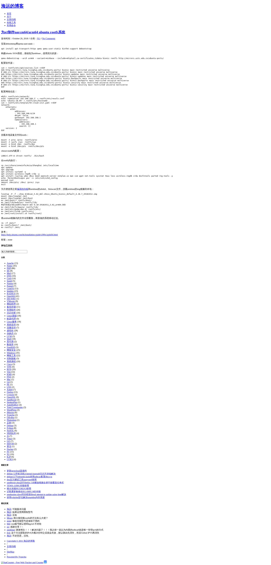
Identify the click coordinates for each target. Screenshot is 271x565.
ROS (9, 369)
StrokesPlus (12, 402)
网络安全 (11, 350)
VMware (11, 301)
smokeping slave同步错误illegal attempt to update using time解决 (36, 494)
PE (8, 384)
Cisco (9, 364)
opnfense (11, 530)
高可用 (10, 341)
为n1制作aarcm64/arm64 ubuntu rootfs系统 (33, 32)
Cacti (9, 278)
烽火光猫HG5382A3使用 (19, 488)
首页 (9, 13)
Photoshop (11, 420)
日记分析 (11, 313)
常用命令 (11, 25)
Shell (9, 339)
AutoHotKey (12, 405)
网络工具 (11, 355)
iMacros (10, 412)
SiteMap (10, 552)
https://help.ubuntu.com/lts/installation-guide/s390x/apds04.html (29, 235)
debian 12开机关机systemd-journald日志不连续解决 (31, 474)
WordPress (11, 410)
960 (8, 524)
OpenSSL (11, 397)
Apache (10, 263)
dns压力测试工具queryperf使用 (22, 479)
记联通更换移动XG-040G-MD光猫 (24, 491)
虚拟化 (10, 330)
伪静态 (10, 333)
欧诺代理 (11, 319)
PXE (9, 377)
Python (10, 428)
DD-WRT (11, 299)
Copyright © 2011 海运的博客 (21, 541)
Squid (9, 281)
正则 (9, 423)
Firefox (10, 392)
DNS (9, 276)
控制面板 (11, 358)
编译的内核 (22, 189)
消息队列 (11, 433)
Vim (9, 372)
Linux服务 (12, 321)
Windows (11, 353)
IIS (8, 271)
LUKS (10, 459)
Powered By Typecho (16, 557)
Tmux (9, 438)
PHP (9, 268)
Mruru (9, 518)
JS (8, 436)
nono (9, 521)
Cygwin (10, 394)
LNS (9, 387)
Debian (10, 425)
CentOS (10, 288)
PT (8, 452)
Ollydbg (10, 417)
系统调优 (11, 361)
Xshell (10, 389)
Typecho (11, 415)
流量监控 (11, 327)
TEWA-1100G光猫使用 (18, 485)
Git (8, 382)
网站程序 (11, 304)
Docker (10, 449)
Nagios (10, 283)
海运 (9, 509)
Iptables (10, 291)
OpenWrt (11, 296)
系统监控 (11, 324)
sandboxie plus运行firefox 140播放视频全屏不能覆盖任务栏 (35, 482)
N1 (38, 38)
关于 (9, 16)
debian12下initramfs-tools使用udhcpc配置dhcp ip (29, 477)
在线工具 (11, 22)
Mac (9, 379)
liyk (8, 533)
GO (8, 441)
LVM (9, 336)
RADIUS (11, 293)
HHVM (10, 444)
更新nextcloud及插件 (17, 471)
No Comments (48, 38)
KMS (9, 374)
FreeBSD (11, 347)
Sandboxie (11, 400)
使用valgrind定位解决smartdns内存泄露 (26, 497)
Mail (9, 273)
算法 (9, 446)
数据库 (10, 344)
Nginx (9, 266)
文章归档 (11, 19)
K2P (9, 457)
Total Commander (15, 407)
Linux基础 (12, 316)
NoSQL (10, 430)
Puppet (10, 286)
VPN (9, 367)
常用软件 (11, 310)
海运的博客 (12, 5)
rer (8, 527)
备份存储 (11, 307)
